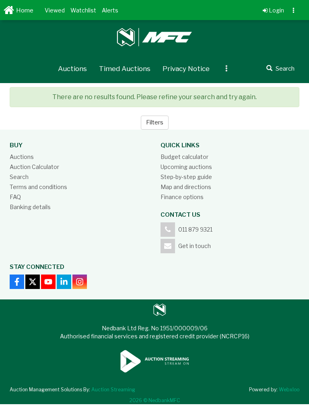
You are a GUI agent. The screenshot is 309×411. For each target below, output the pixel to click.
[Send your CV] (64, 282)
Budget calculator (184, 156)
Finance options (182, 196)
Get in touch (194, 245)
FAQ (15, 196)
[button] (55, 10)
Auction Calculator (34, 166)
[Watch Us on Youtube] (48, 282)
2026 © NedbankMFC (155, 400)
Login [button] (276, 10)
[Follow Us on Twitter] (32, 282)
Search (19, 176)
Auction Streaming (113, 390)
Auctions (72, 69)
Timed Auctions (124, 69)
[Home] (10, 12)
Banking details (30, 206)
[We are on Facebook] (17, 282)
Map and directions (186, 186)
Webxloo (289, 390)
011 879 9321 (195, 229)
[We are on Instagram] (79, 282)
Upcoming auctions (186, 166)
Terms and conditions (38, 186)
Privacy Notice (186, 69)
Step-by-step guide (186, 176)
